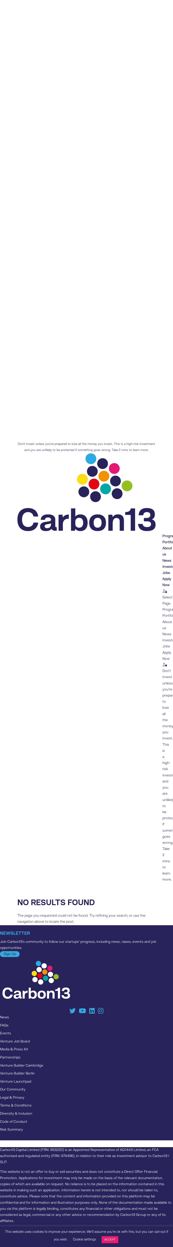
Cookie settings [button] (84, 1239)
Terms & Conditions (16, 1105)
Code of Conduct (13, 1122)
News (166, 561)
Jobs (166, 573)
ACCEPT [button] (110, 1239)
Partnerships (10, 1057)
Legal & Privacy (12, 1098)
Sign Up (10, 954)
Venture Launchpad (15, 1082)
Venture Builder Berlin (17, 1073)
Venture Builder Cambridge (21, 1066)
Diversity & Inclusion (16, 1114)
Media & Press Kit (14, 1049)
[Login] (164, 591)
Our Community (12, 1089)
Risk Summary (11, 1130)
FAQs (4, 1025)
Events (5, 1033)
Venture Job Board (15, 1041)
